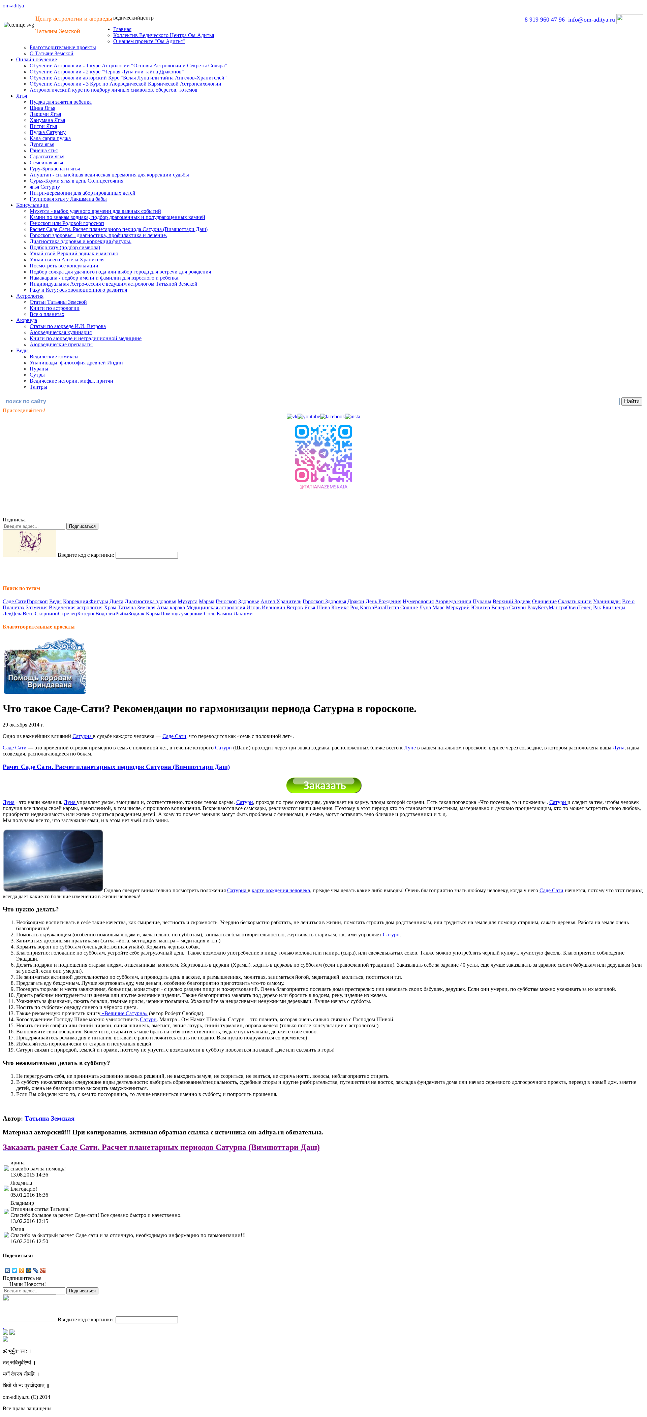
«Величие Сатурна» (124, 1013)
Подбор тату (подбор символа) (65, 247)
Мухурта (187, 601)
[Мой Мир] (28, 1270)
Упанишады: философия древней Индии (76, 362)
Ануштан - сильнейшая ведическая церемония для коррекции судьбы (109, 175)
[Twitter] (14, 1270)
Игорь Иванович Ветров (274, 607)
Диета (116, 601)
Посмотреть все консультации (64, 265)
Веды (22, 350)
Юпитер (480, 607)
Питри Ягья (43, 126)
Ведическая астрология (75, 607)
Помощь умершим (181, 613)
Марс (438, 607)
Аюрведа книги (453, 601)
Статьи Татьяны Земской (58, 302)
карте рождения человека (281, 890)
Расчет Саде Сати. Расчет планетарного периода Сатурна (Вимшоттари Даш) (119, 229)
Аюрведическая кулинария (61, 332)
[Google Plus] (43, 1270)
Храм (110, 607)
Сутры (37, 375)
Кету (543, 607)
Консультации (32, 205)
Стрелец (67, 613)
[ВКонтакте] (7, 1270)
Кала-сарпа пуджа (50, 138)
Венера (499, 607)
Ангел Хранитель (280, 601)
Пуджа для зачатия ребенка (61, 102)
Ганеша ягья (44, 150)
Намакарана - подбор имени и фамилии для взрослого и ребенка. (105, 278)
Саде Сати (15, 601)
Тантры (38, 387)
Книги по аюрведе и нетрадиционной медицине (86, 338)
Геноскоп (226, 601)
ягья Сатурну (45, 187)
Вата (379, 607)
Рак (597, 607)
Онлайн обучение (36, 59)
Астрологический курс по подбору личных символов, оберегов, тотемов (113, 90)
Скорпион (46, 613)
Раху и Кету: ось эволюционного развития (78, 290)
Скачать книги (575, 601)
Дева (17, 613)
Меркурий (458, 607)
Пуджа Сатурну (48, 132)
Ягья (21, 96)
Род (354, 607)
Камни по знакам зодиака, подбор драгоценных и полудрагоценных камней (117, 217)
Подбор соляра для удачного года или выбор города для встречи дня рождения (120, 272)
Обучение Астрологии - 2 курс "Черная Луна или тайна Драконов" (107, 71)
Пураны (39, 369)
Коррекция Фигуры (85, 601)
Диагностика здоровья (150, 601)
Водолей (105, 613)
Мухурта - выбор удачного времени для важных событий (95, 211)
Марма (206, 601)
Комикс (340, 607)
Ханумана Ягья (47, 120)
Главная (122, 29)
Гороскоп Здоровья (324, 601)
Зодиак (136, 613)
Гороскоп (37, 601)
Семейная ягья (46, 162)
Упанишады (607, 601)
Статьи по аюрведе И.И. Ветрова (68, 326)
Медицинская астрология (215, 607)
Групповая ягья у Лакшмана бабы (68, 199)
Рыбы (121, 613)
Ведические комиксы (54, 356)
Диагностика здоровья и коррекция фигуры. (80, 241)
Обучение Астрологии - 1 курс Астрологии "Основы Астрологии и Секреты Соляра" (128, 65)
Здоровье (248, 601)
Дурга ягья (42, 144)
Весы (29, 613)
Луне (410, 747)
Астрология (29, 296)
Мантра (557, 607)
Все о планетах (47, 314)
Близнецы (614, 607)
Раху (532, 607)
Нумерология (418, 601)
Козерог (86, 613)
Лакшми (243, 613)
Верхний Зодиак (512, 601)
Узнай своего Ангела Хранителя (67, 259)
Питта (392, 607)
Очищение (544, 601)
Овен (572, 607)
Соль (209, 613)
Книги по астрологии (55, 308)
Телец (585, 607)
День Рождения (383, 601)
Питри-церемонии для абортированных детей (82, 193)
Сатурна (82, 736)
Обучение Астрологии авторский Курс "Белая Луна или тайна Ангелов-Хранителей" (128, 77)
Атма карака (171, 607)
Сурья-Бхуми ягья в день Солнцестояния (76, 181)
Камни (224, 613)
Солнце (409, 607)
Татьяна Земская (136, 607)
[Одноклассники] (21, 1270)
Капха (367, 607)
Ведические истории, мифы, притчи (71, 381)
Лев (7, 613)
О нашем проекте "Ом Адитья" (149, 41)
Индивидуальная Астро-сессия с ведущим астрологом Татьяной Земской (113, 284)
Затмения (37, 607)
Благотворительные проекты (63, 47)
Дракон (355, 601)
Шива (323, 607)
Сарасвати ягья (47, 156)
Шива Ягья (42, 108)
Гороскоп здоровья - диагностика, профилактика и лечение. (98, 235)
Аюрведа (26, 320)
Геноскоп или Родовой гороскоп (67, 223)
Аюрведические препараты (61, 344)
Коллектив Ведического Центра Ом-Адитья (163, 35)
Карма (153, 613)
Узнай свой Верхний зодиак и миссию (74, 253)
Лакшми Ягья (45, 114)
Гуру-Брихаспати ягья (55, 168)
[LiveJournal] (35, 1270)
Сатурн (517, 607)
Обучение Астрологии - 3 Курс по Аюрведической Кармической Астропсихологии (125, 84)
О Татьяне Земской (51, 53)
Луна (425, 607)
